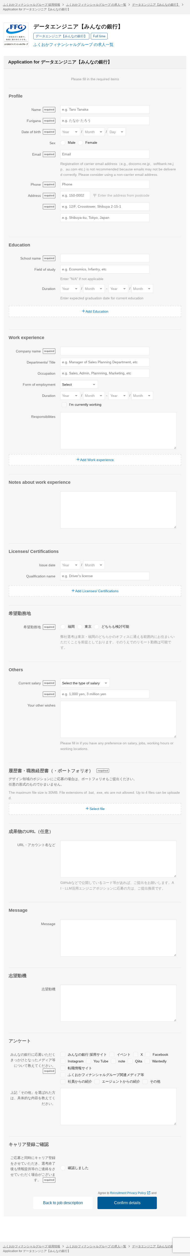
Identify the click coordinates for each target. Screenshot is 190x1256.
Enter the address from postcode (123, 195)
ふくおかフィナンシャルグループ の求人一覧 (96, 4)
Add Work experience (96, 460)
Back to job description (63, 1203)
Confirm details (127, 1203)
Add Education (96, 311)
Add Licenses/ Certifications (96, 591)
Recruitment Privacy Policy (128, 1193)
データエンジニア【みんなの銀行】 (156, 4)
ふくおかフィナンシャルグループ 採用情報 (31, 4)
